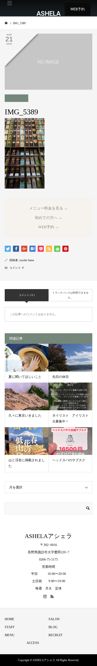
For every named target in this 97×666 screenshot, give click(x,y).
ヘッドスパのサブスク (68, 460)
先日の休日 (60, 377)
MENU (9, 635)
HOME (9, 619)
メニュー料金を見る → (48, 208)
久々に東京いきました (24, 415)
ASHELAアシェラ (48, 536)
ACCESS (33, 643)
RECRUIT (55, 635)
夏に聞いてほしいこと (24, 377)
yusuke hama (26, 260)
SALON (54, 619)
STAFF (10, 627)
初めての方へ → (48, 218)
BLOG (52, 627)
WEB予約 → (48, 227)
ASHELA (48, 13)
